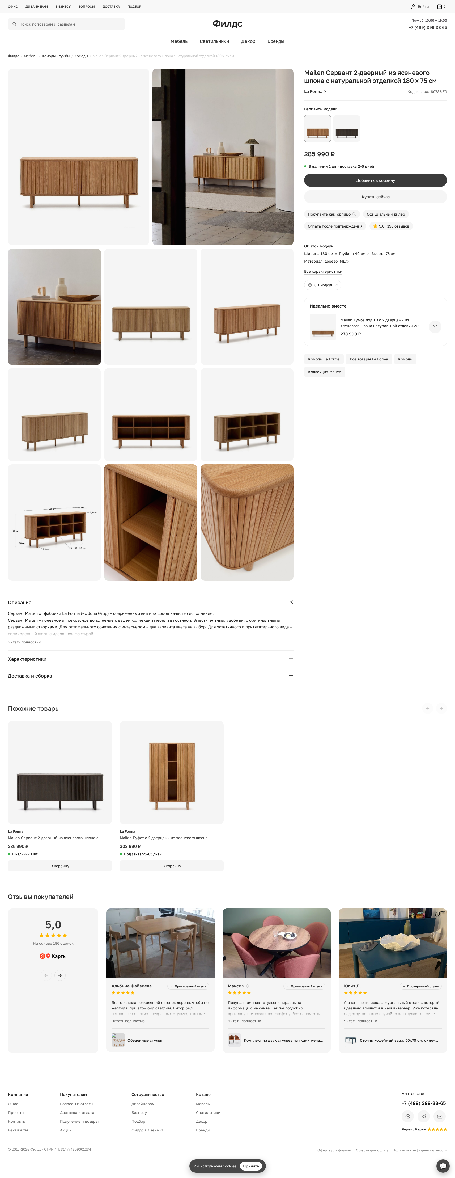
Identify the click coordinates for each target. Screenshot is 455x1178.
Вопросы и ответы (76, 1103)
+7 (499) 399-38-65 (424, 1103)
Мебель (179, 41)
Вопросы (86, 7)
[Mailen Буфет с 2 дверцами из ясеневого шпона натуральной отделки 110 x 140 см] (172, 773)
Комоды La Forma (324, 359)
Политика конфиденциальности (420, 1150)
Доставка (111, 7)
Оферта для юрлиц (372, 1150)
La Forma (313, 91)
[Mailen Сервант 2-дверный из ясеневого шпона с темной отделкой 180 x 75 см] (60, 773)
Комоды (405, 359)
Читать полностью (24, 642)
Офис (13, 7)
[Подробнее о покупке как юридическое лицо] (354, 214)
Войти (423, 6)
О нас (13, 1103)
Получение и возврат (80, 1121)
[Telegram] (424, 1116)
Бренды (275, 41)
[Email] (439, 1116)
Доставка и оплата (77, 1112)
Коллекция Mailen (324, 371)
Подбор (134, 7)
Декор (248, 41)
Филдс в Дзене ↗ (147, 1130)
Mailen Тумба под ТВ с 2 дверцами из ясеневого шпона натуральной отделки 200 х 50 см (382, 323)
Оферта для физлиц (334, 1150)
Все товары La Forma (369, 359)
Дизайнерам (36, 7)
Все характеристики (323, 271)
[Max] (408, 1116)
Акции (66, 1130)
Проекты (16, 1112)
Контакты (17, 1121)
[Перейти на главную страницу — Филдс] (227, 24)
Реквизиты (18, 1130)
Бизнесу (63, 7)
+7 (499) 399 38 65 (428, 27)
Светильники (214, 41)
